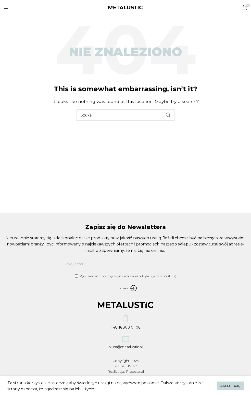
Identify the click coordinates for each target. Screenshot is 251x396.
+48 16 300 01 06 (125, 326)
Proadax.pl (135, 371)
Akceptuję (230, 386)
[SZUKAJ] (168, 115)
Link (172, 276)
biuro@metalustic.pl (126, 346)
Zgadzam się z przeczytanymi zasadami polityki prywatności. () (127, 276)
